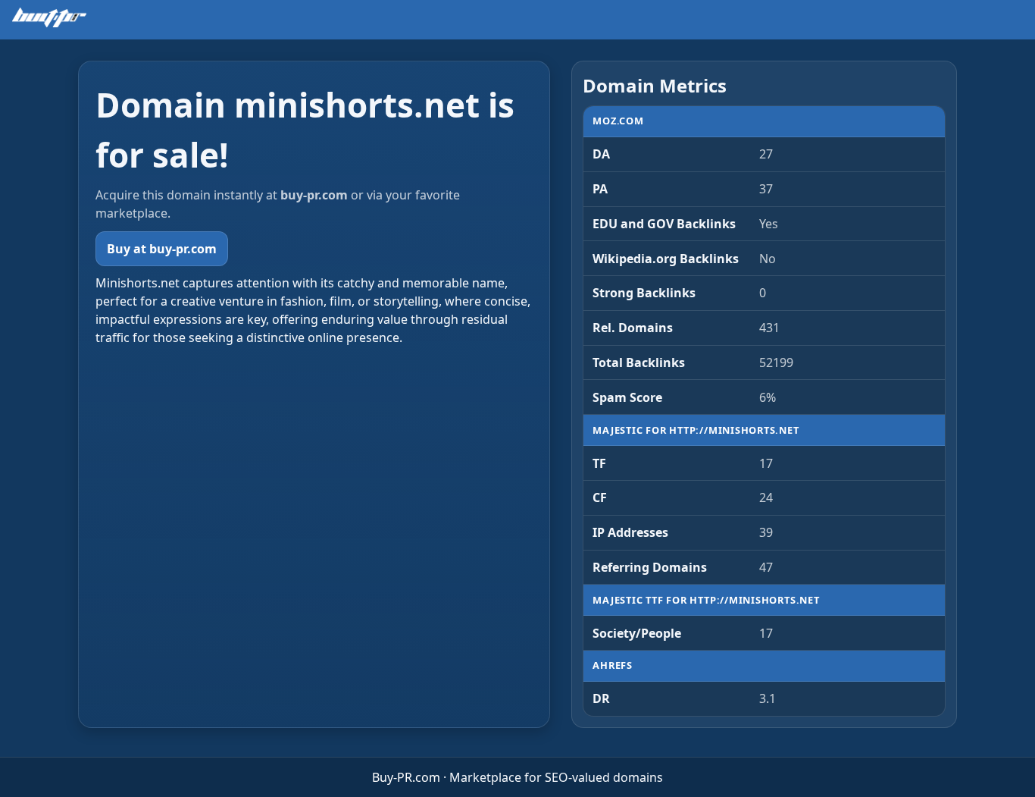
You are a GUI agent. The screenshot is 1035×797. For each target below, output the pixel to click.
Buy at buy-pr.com (162, 248)
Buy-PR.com (406, 777)
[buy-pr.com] (49, 17)
